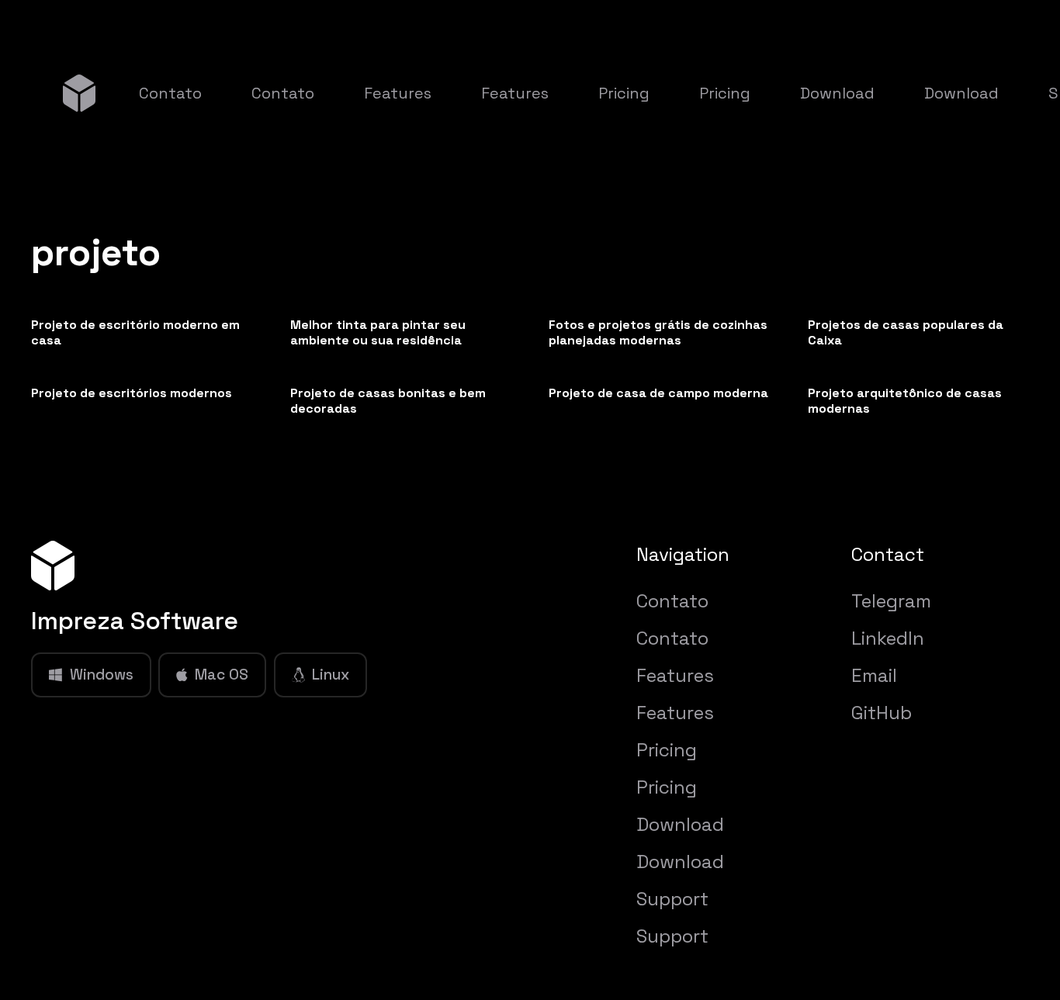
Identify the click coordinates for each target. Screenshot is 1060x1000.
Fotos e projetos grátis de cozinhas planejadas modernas (658, 332)
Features (675, 675)
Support (672, 899)
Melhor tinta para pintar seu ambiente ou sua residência (378, 332)
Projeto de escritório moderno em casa (135, 332)
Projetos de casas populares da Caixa (905, 332)
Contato (672, 601)
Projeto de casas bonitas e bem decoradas (388, 401)
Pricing (666, 750)
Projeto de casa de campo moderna (658, 393)
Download (680, 824)
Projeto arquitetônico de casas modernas (905, 401)
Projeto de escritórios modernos (131, 393)
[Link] (79, 92)
